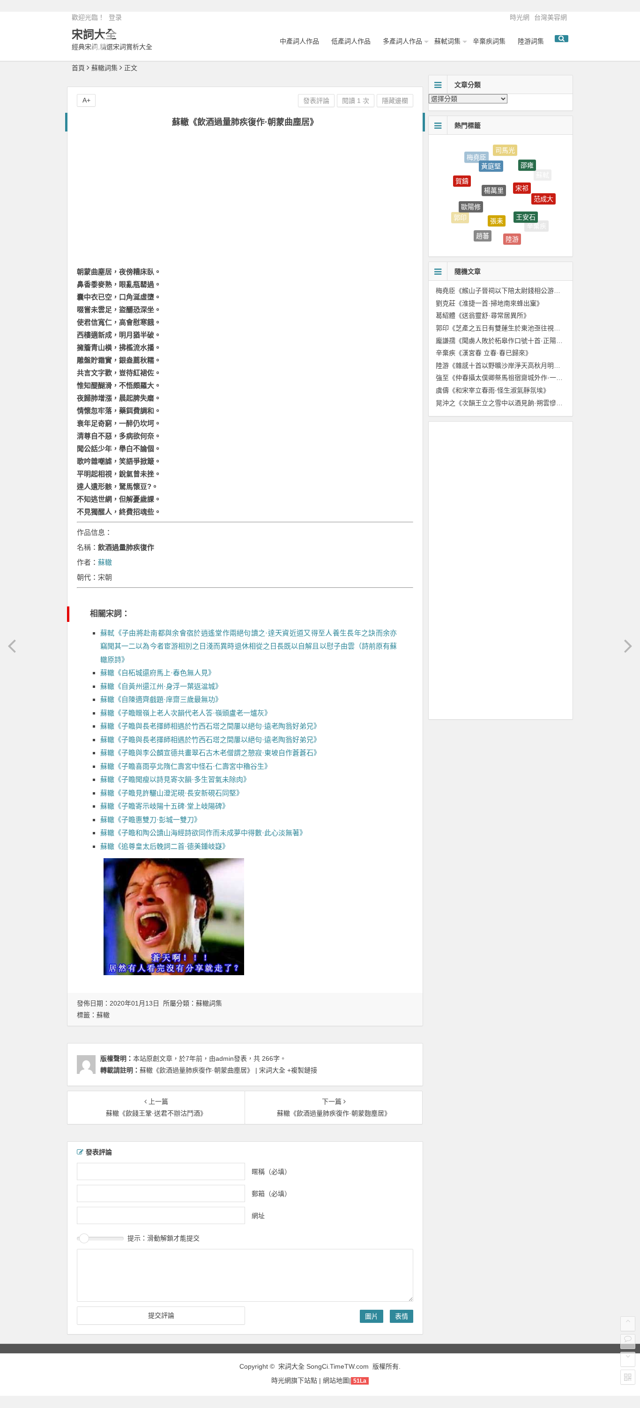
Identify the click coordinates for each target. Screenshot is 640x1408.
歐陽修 (471, 194)
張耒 (496, 206)
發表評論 (316, 100)
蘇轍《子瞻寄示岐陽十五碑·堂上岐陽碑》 (164, 806)
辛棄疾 (536, 223)
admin (225, 1058)
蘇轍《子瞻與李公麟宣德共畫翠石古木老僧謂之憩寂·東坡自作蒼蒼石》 (210, 753)
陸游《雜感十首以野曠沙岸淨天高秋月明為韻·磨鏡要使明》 (522, 365)
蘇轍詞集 (104, 68)
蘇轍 (105, 562)
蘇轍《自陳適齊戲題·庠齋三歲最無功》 (161, 699)
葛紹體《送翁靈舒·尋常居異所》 (483, 315)
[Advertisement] (245, 202)
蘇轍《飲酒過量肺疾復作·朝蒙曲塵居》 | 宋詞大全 (212, 1070)
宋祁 (521, 174)
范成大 (543, 192)
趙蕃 (482, 228)
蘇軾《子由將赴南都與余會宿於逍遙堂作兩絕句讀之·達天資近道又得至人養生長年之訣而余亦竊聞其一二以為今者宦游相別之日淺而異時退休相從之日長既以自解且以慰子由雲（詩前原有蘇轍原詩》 (248, 646)
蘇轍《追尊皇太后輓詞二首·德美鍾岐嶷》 (164, 846)
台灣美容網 (550, 17)
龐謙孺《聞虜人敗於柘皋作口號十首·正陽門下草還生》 (515, 340)
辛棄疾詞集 (489, 41)
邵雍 (527, 159)
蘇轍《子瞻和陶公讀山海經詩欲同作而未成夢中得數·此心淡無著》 (203, 833)
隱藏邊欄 (395, 100)
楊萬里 (494, 175)
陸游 (512, 232)
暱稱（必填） (271, 1171)
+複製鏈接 (301, 1070)
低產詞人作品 (351, 41)
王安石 (526, 205)
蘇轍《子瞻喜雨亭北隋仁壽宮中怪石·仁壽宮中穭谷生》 (185, 766)
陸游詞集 (531, 41)
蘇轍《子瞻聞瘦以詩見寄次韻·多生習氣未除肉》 (175, 779)
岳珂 (505, 242)
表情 (401, 1316)
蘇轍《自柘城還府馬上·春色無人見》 (157, 673)
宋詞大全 (94, 34)
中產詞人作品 (299, 41)
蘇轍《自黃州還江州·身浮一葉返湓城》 (161, 686)
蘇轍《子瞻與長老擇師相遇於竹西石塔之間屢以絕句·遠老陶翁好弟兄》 (210, 726)
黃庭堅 (491, 156)
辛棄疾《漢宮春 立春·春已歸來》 (484, 353)
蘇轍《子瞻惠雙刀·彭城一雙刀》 (150, 820)
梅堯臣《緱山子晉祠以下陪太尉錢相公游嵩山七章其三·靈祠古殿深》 (535, 290)
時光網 (519, 17)
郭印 (460, 214)
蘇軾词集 (447, 41)
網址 (258, 1215)
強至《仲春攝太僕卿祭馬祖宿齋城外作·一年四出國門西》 (519, 377)
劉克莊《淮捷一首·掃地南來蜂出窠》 (489, 303)
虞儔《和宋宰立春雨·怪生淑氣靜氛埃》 (493, 390)
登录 (115, 17)
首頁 (78, 68)
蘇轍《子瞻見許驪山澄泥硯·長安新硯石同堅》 (171, 793)
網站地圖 (336, 1380)
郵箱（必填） (271, 1193)
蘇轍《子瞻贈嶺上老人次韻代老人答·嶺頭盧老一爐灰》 (185, 713)
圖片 (371, 1316)
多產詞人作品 (402, 41)
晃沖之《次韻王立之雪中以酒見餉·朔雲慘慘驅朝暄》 (512, 403)
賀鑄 (462, 174)
